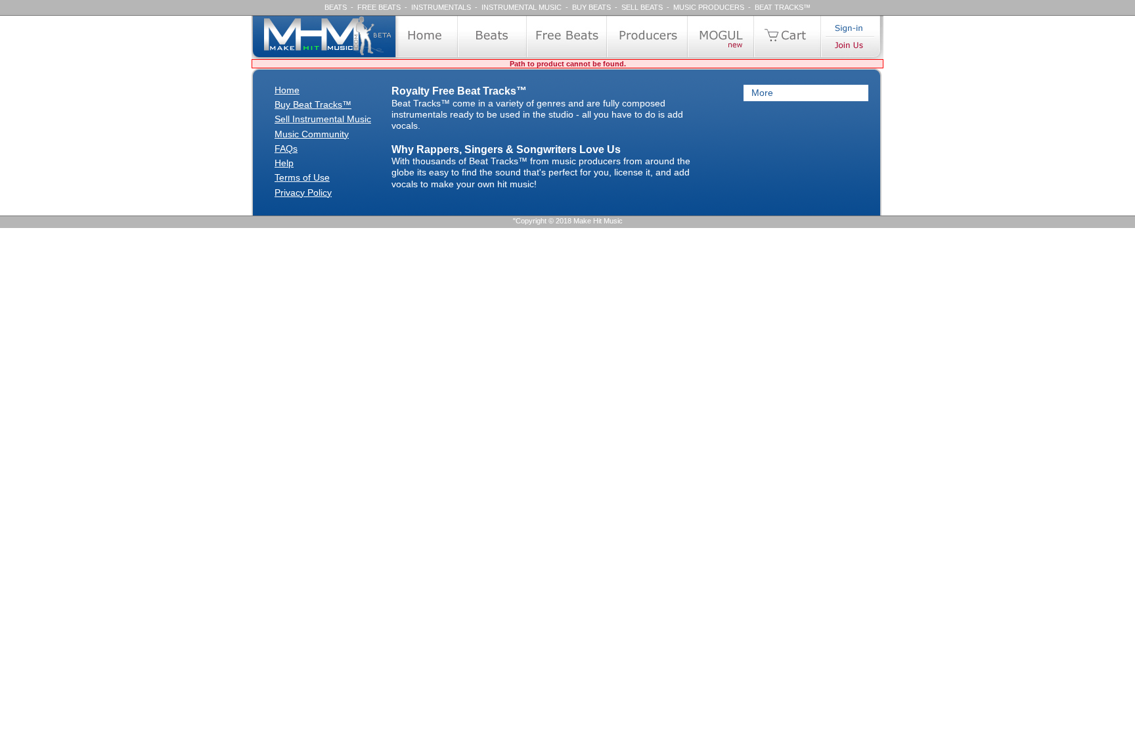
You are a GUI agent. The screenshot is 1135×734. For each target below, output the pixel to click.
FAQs (286, 148)
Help (284, 163)
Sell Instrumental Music (323, 119)
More (762, 92)
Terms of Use (302, 177)
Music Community (312, 134)
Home (287, 90)
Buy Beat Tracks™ (313, 104)
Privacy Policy (303, 192)
